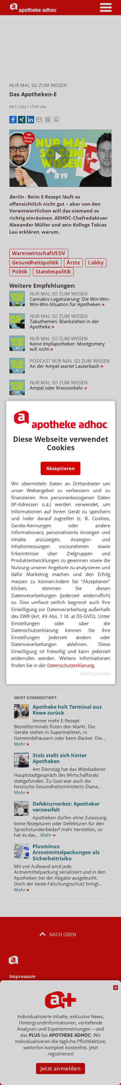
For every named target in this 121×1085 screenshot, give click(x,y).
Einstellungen (95, 673)
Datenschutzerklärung (70, 665)
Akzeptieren (60, 468)
